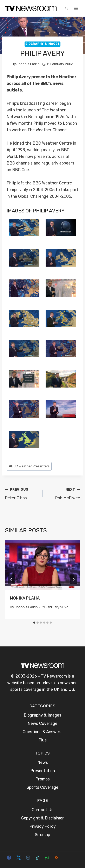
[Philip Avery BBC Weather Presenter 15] (61, 348)
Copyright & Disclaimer (42, 818)
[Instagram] (28, 857)
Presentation (42, 770)
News (42, 762)
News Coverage (42, 723)
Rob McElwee (67, 494)
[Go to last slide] (11, 579)
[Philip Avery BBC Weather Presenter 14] (61, 409)
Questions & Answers (43, 731)
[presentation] (42, 565)
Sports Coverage (42, 787)
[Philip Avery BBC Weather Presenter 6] (24, 258)
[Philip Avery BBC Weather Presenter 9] (61, 318)
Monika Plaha (25, 598)
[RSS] (56, 857)
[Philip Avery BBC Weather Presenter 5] (24, 288)
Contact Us (42, 809)
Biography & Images (42, 44)
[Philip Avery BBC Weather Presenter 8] (24, 379)
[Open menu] (75, 8)
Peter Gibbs (16, 494)
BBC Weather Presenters (29, 466)
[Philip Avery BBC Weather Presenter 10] (61, 228)
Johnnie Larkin (28, 64)
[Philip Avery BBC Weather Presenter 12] (61, 258)
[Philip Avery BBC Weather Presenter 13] (24, 228)
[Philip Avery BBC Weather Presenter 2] (24, 348)
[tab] (34, 623)
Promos (42, 779)
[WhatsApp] (47, 857)
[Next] (73, 579)
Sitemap (42, 834)
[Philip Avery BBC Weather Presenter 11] (24, 318)
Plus (43, 740)
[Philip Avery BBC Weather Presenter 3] (24, 439)
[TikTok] (37, 857)
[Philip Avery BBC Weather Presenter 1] (24, 409)
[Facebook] (9, 857)
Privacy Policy (43, 826)
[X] (18, 857)
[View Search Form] (66, 8)
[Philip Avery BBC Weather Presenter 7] (61, 288)
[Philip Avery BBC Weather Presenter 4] (61, 379)
